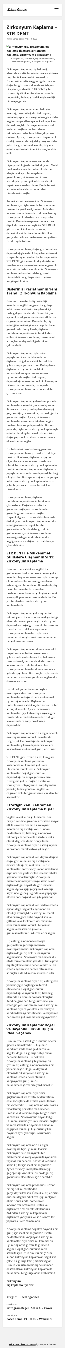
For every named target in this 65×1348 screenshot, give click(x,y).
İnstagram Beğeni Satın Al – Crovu (29, 1308)
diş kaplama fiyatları (20, 1285)
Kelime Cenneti (16, 10)
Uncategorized (30, 1297)
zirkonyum (13, 1281)
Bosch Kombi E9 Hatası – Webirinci (29, 1319)
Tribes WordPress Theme (22, 1344)
